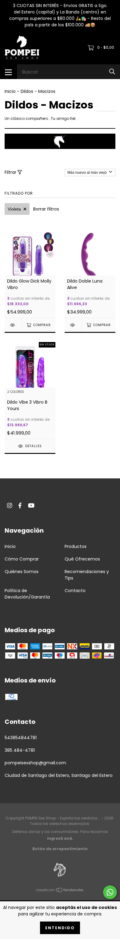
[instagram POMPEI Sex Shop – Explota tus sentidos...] (9, 505)
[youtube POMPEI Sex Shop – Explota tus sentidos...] (31, 505)
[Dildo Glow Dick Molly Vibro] (13, 325)
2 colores (15, 392)
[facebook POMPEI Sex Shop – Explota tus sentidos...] (20, 505)
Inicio (10, 91)
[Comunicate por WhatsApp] (110, 892)
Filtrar (11, 172)
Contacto (75, 590)
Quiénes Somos (21, 571)
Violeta (14, 209)
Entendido (60, 927)
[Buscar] (112, 71)
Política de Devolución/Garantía (27, 593)
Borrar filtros (46, 209)
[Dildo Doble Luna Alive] (73, 325)
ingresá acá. (60, 838)
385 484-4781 (20, 750)
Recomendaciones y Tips (87, 574)
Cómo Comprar (22, 559)
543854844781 (21, 738)
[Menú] (8, 71)
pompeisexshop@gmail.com (35, 763)
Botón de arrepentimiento (60, 848)
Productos (75, 546)
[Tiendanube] (60, 891)
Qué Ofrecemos (82, 559)
